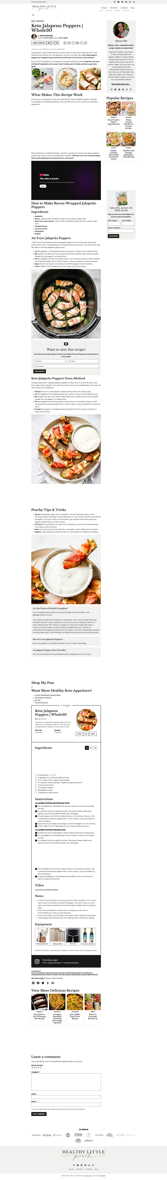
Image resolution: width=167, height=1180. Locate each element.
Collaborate (126, 10)
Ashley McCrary (46, 35)
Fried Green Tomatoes (43, 697)
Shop (132, 8)
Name (34, 1094)
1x (87, 748)
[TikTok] (130, 2)
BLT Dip (37, 700)
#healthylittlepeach (72, 963)
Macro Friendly (52, 974)
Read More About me (120, 84)
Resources (109, 10)
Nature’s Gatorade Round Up (92, 1016)
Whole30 (36, 615)
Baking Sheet (58, 944)
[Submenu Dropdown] (107, 7)
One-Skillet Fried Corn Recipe (75, 1016)
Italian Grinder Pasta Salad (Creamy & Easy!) (114, 155)
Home (33, 21)
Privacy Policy (88, 1175)
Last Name (127, 220)
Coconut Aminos (88, 944)
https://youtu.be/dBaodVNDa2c (46, 890)
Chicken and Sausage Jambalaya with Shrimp (128, 154)
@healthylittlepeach (54, 963)
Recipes (104, 8)
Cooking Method (70, 973)
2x (91, 748)
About (102, 10)
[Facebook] (122, 2)
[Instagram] (115, 2)
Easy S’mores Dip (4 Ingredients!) (114, 122)
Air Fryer (73, 944)
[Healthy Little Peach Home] (44, 8)
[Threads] (134, 2)
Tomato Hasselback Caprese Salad (48, 695)
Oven (59, 974)
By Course (55, 973)
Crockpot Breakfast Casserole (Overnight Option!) (57, 1018)
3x (95, 748)
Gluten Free (88, 973)
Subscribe (117, 10)
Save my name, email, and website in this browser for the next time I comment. (59, 1109)
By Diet (62, 973)
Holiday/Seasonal (37, 974)
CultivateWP (102, 1175)
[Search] (33, 15)
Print (93, 734)
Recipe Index (40, 21)
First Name (113, 220)
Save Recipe (40, 371)
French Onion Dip (41, 702)
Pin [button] (86, 734)
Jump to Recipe (39, 43)
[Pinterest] (126, 2)
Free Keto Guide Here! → (39, 2)
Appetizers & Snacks (45, 973)
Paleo (63, 974)
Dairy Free (80, 973)
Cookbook (124, 8)
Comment (35, 1072)
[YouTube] (118, 2)
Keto (45, 974)
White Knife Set (42, 944)
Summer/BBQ (86, 974)
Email (34, 1101)
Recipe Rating (37, 1065)
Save (79, 734)
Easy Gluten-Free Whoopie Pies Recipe (39, 1016)
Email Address (114, 228)
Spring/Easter (76, 974)
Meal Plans (114, 8)
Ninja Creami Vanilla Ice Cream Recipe (128, 124)
